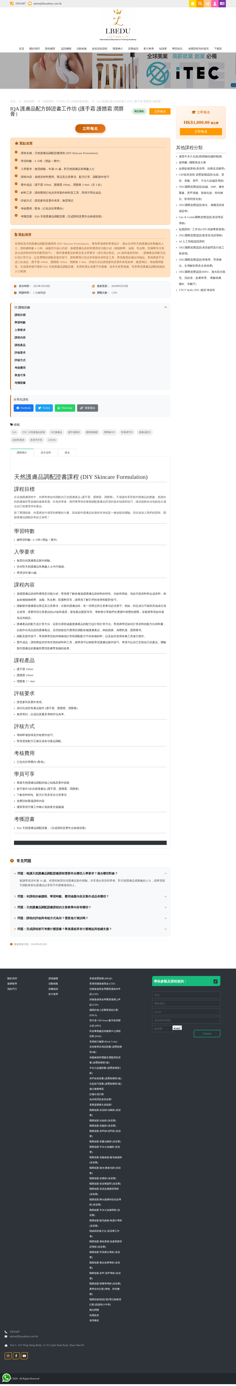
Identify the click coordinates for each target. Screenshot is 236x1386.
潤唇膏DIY (109, 432)
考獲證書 (20, 382)
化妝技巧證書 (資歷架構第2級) (105, 1083)
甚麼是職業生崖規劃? (100, 1104)
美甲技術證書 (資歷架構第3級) (105, 1078)
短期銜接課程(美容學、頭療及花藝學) (202, 168)
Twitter (46, 408)
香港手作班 (36, 440)
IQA (14, 432)
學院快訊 (177, 48)
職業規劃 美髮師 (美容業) (102, 1125)
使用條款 (94, 1320)
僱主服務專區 (96, 1088)
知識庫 (163, 48)
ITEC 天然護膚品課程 (33, 432)
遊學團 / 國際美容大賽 (192, 162)
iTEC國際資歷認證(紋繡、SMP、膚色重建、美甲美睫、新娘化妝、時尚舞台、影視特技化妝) (201, 192)
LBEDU (52, 440)
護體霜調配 (92, 432)
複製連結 (90, 408)
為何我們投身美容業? (100, 1099)
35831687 (20, 3)
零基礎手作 (127, 432)
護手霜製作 (74, 432)
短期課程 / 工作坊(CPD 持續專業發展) (66, 101)
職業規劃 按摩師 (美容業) (102, 1178)
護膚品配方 (145, 432)
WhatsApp (66, 408)
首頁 (21, 48)
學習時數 (20, 322)
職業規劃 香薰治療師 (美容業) (105, 1141)
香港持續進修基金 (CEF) (102, 983)
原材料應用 (18, 440)
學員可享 (20, 375)
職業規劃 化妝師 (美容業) (102, 1120)
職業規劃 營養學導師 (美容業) (105, 1283)
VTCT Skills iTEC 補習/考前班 (197, 290)
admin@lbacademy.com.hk (47, 3)
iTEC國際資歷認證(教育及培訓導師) (201, 235)
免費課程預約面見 (198, 48)
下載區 (218, 48)
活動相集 (82, 48)
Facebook (26, 408)
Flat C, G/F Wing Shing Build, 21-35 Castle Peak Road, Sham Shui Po (46, 1345)
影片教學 (149, 48)
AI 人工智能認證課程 (192, 241)
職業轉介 (118, 48)
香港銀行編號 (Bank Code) (103, 1041)
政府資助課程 (99, 48)
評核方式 (20, 360)
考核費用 (20, 367)
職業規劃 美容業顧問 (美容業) (105, 1183)
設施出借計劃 (96, 1094)
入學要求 (20, 330)
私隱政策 (94, 1315)
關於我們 (34, 48)
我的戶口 (12, 989)
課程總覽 (50, 48)
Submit (207, 1033)
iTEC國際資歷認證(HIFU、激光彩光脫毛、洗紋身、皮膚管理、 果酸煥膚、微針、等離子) (202, 277)
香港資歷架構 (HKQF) (100, 978)
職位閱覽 (94, 1310)
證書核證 (133, 48)
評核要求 (20, 352)
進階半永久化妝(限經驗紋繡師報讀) (200, 156)
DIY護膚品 (56, 432)
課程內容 (20, 337)
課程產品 (20, 345)
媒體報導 (12, 983)
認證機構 (66, 48)
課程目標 (20, 314)
